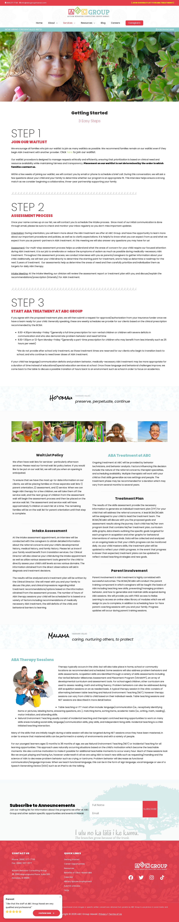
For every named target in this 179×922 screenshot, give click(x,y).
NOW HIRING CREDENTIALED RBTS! (23, 29)
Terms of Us (115, 914)
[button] (134, 22)
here (69, 152)
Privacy (103, 914)
